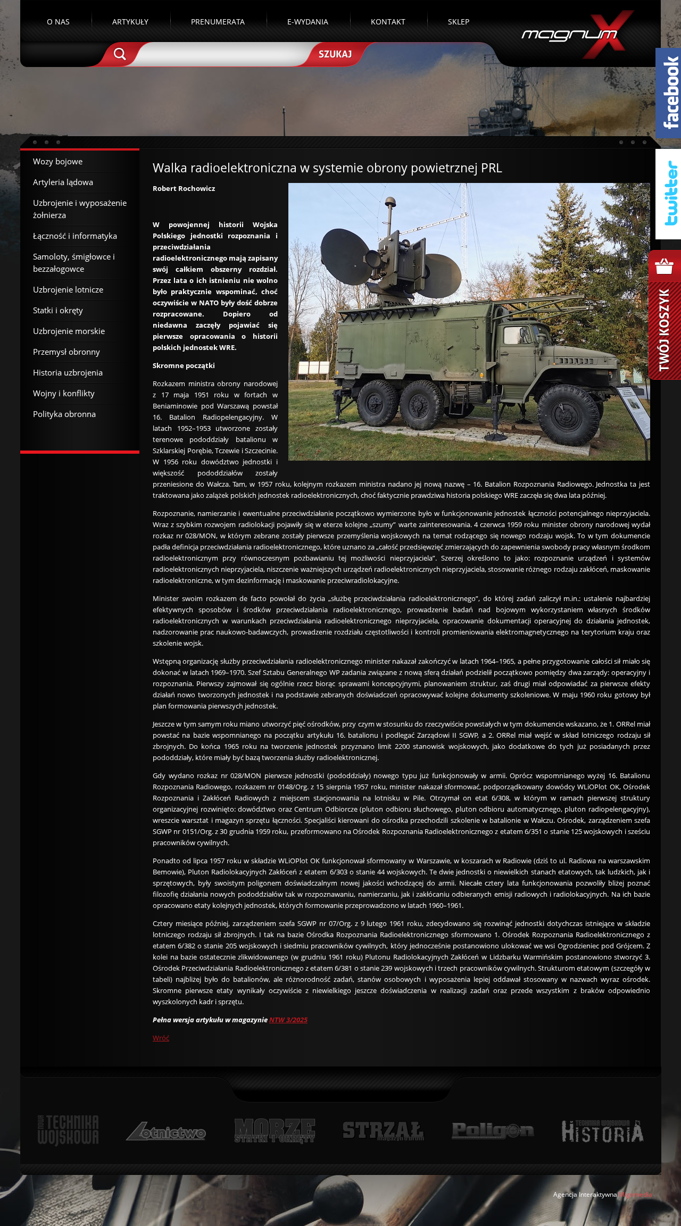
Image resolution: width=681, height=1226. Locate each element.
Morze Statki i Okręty (274, 1131)
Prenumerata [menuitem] (218, 21)
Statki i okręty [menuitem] (58, 310)
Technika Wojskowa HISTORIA (602, 1131)
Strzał (383, 1131)
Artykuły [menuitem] (130, 21)
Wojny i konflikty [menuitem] (64, 393)
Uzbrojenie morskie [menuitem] (69, 331)
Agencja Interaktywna (585, 1194)
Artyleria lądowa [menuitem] (63, 182)
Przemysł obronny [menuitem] (66, 351)
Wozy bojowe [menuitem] (57, 161)
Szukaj (334, 53)
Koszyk (665, 315)
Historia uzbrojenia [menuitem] (68, 372)
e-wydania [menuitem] (307, 21)
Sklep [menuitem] (458, 21)
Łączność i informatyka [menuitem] (75, 235)
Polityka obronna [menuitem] (64, 413)
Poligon (492, 1131)
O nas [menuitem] (58, 21)
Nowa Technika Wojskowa (68, 1131)
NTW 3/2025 (288, 1019)
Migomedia (635, 1194)
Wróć (161, 1037)
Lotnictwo (166, 1131)
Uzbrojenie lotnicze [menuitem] (68, 289)
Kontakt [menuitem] (388, 21)
